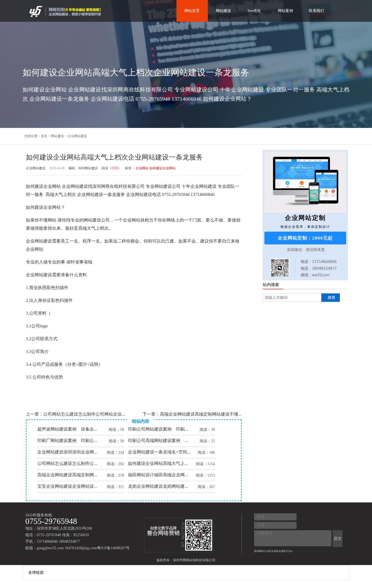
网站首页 (192, 11)
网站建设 (223, 11)
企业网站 (142, 168)
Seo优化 (254, 11)
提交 (337, 538)
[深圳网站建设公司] (66, 11)
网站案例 (285, 11)
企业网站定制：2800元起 (305, 238)
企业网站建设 (77, 136)
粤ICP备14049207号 (113, 548)
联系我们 (316, 11)
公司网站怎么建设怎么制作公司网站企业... (84, 414)
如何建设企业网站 (163, 168)
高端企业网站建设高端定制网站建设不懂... (201, 414)
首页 (44, 136)
